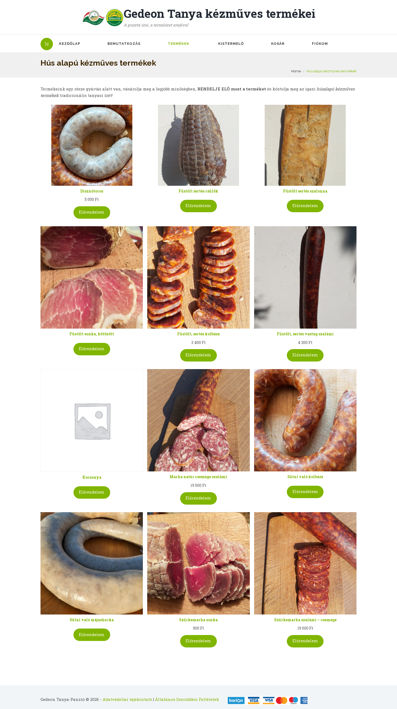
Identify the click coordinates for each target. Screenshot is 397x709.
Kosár (278, 44)
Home (296, 71)
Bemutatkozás (123, 44)
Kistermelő (231, 44)
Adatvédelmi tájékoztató (127, 699)
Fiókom (320, 44)
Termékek (178, 44)
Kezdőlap (69, 44)
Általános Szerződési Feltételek (187, 699)
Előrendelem (92, 212)
